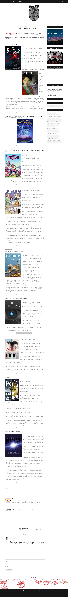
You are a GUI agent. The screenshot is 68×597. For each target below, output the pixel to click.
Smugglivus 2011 (49, 135)
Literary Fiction (56, 123)
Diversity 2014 (59, 116)
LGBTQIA (48, 123)
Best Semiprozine (58, 94)
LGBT (60, 121)
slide (6, 488)
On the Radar (25, 26)
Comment (12, 493)
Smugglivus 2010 (54, 133)
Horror (53, 121)
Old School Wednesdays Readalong (53, 128)
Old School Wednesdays (51, 126)
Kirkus (57, 121)
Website (6, 566)
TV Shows (58, 140)
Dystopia (48, 118)
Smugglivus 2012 (56, 135)
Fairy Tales (53, 118)
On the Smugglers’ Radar (10, 509)
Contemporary (49, 116)
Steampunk (56, 138)
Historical (49, 121)
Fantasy (57, 118)
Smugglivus (49, 133)
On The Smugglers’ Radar (10, 33)
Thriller (54, 140)
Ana (38, 493)
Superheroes (49, 140)
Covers (54, 116)
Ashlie (11, 537)
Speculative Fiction (50, 138)
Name (6, 561)
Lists (51, 123)
